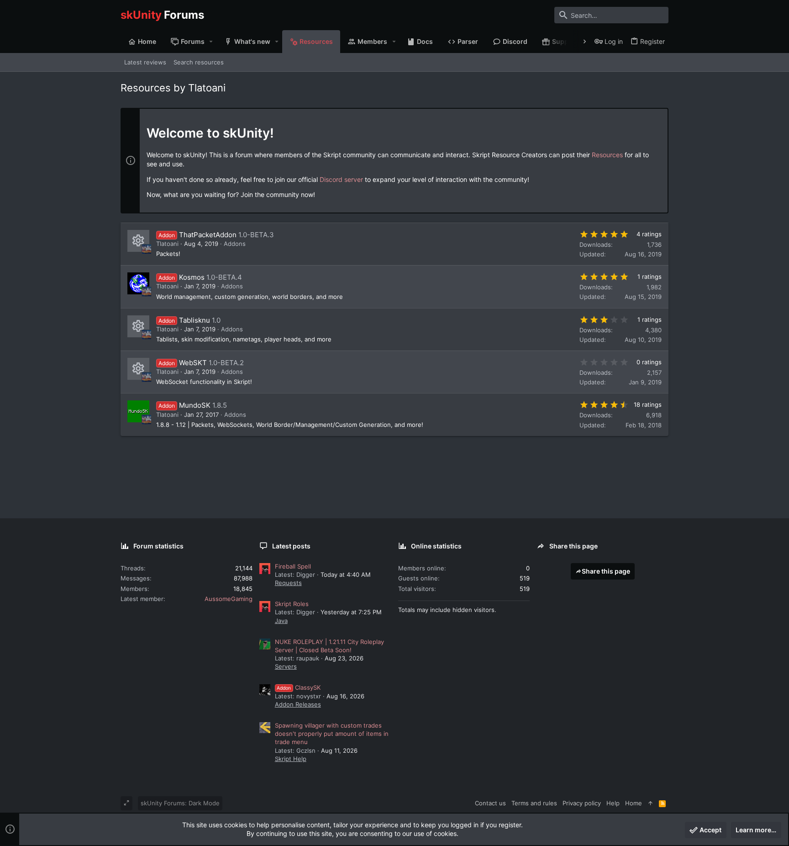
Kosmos (192, 277)
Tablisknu (194, 320)
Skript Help (290, 758)
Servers (286, 666)
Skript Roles (292, 603)
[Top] (650, 803)
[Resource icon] (138, 241)
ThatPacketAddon (208, 234)
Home (633, 803)
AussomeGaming (228, 598)
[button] (211, 41)
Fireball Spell (293, 566)
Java (281, 620)
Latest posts (291, 546)
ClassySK (299, 687)
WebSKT (193, 362)
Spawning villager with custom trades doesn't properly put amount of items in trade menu (332, 733)
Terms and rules (534, 803)
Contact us (490, 803)
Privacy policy (582, 803)
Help (613, 803)
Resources (607, 155)
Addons (235, 243)
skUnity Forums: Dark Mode (180, 803)
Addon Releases (298, 704)
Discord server (341, 179)
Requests (288, 582)
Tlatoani (167, 243)
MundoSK (194, 405)
